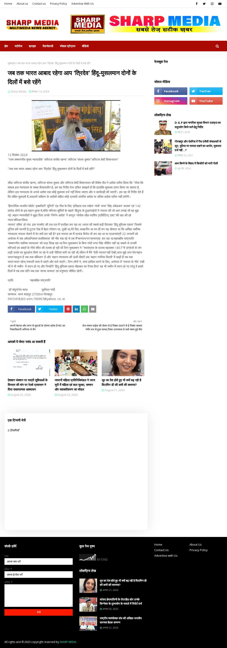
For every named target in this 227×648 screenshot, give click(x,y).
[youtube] (220, 4)
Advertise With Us (82, 4)
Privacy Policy (58, 4)
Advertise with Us (166, 556)
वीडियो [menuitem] (85, 46)
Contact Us (161, 550)
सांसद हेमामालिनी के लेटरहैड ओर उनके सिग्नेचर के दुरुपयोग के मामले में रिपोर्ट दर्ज (121, 601)
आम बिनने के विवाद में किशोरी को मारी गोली (196, 163)
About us (22, 4)
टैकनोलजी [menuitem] (48, 46)
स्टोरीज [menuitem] (18, 46)
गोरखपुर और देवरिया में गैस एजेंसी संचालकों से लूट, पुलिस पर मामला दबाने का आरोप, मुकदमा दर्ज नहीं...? (198, 145)
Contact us (39, 4)
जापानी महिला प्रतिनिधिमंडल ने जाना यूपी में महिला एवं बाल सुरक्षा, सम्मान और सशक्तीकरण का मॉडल (75, 384)
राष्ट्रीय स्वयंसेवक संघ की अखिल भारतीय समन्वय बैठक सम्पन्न (121, 620)
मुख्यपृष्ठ (11, 63)
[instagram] (212, 4)
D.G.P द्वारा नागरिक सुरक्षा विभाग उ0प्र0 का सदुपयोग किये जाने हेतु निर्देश (198, 125)
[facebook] (196, 4)
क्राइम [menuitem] (32, 46)
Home (8, 4)
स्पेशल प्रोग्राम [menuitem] (67, 46)
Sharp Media (19, 91)
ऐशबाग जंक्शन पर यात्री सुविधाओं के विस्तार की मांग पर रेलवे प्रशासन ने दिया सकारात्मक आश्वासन (27, 384)
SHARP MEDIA (68, 642)
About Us (196, 544)
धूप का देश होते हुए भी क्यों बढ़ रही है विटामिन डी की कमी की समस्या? (121, 382)
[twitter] (204, 4)
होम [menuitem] (6, 46)
